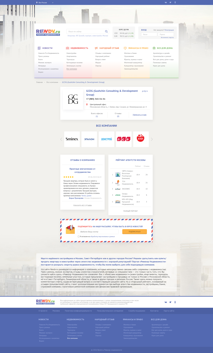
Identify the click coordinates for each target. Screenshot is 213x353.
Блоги (40, 59)
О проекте (43, 310)
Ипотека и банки (130, 53)
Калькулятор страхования (133, 66)
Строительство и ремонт (162, 56)
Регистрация (169, 30)
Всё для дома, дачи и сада (163, 59)
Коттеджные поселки (74, 62)
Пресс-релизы (43, 56)
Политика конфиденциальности (78, 310)
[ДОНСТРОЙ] (106, 139)
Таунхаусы (70, 59)
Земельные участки (74, 66)
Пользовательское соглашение (110, 310)
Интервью (42, 66)
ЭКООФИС (126, 189)
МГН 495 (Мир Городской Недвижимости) (128, 201)
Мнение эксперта (44, 62)
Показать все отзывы (82, 205)
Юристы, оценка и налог (133, 59)
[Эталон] (89, 139)
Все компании (72, 69)
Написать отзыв (139, 114)
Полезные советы (160, 62)
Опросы (98, 66)
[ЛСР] (124, 139)
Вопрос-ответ (100, 59)
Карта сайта (169, 310)
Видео (40, 72)
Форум (98, 62)
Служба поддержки (136, 310)
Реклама (56, 310)
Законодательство (131, 69)
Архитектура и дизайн (161, 53)
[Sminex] (72, 139)
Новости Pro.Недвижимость (48, 53)
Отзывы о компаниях (103, 53)
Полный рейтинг (130, 211)
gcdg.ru (145, 91)
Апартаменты (71, 56)
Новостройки (71, 53)
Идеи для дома (159, 66)
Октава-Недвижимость (93, 198)
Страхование (129, 56)
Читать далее (86, 196)
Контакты (154, 310)
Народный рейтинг (102, 56)
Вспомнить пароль (167, 37)
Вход (144, 30)
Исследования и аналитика (48, 69)
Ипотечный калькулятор (133, 62)
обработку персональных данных (102, 236)
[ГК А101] (141, 139)
